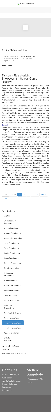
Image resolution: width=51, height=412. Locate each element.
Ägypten (7, 216)
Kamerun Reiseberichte (12, 263)
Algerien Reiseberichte (12, 228)
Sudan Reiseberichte (11, 318)
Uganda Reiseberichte (12, 333)
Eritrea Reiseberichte (11, 248)
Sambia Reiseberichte (12, 300)
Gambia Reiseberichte (12, 253)
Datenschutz (7, 390)
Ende (5, 198)
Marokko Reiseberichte (12, 285)
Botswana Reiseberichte (13, 238)
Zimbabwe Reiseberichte (9, 339)
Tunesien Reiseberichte (12, 328)
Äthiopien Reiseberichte (12, 233)
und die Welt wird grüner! (11, 381)
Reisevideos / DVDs (35, 379)
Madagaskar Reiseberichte (9, 274)
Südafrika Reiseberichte (12, 313)
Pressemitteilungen (9, 384)
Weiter (43, 194)
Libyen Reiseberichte (11, 243)
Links (30, 382)
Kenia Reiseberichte (11, 268)
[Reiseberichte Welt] (26, 4)
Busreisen (5, 349)
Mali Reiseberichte (10, 280)
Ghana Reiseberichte (11, 258)
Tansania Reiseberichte (12, 323)
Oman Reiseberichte (11, 295)
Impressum (6, 387)
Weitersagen (7, 378)
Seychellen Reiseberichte (9, 306)
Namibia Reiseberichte (12, 290)
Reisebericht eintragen (10, 374)
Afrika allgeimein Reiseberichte (10, 222)
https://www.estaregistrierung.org (14, 353)
